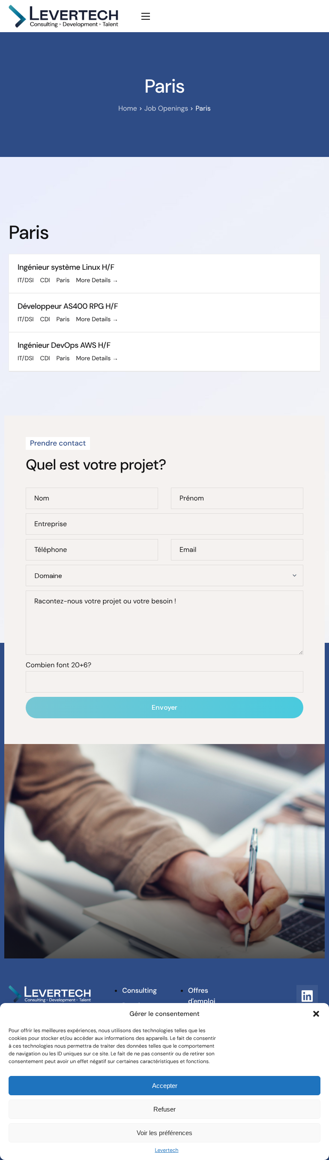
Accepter (164, 1085)
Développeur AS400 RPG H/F (68, 306)
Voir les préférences (164, 1132)
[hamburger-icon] (145, 16)
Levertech (166, 1150)
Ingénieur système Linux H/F (66, 267)
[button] (316, 1013)
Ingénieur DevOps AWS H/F (64, 345)
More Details (94, 280)
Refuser (164, 1109)
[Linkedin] (307, 995)
